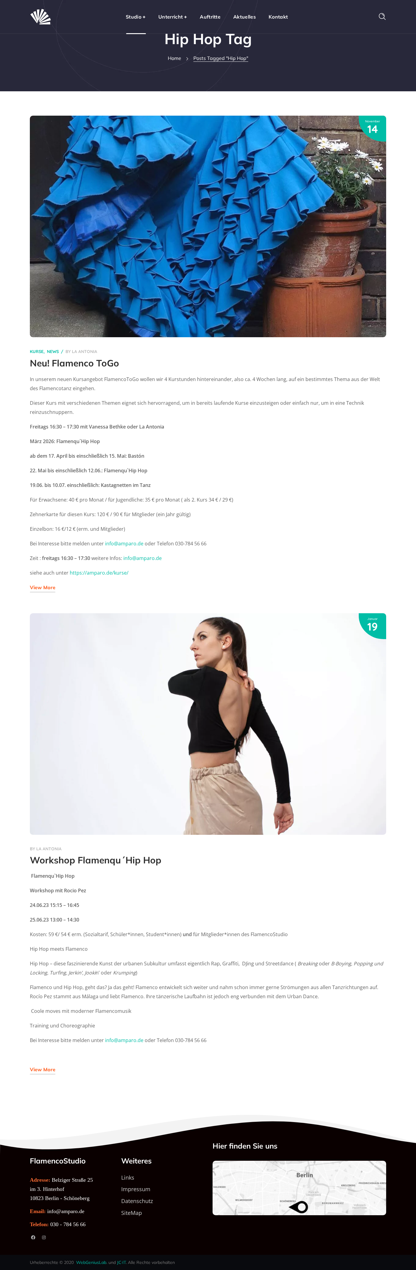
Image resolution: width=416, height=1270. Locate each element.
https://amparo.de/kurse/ (99, 572)
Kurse (37, 351)
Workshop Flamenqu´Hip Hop (95, 860)
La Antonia (84, 351)
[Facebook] (33, 1237)
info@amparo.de (124, 543)
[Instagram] (43, 1237)
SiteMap (131, 1212)
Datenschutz (137, 1201)
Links (127, 1177)
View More (42, 587)
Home (174, 58)
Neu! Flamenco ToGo (74, 363)
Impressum (135, 1189)
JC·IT (121, 1262)
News (53, 351)
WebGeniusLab (91, 1262)
